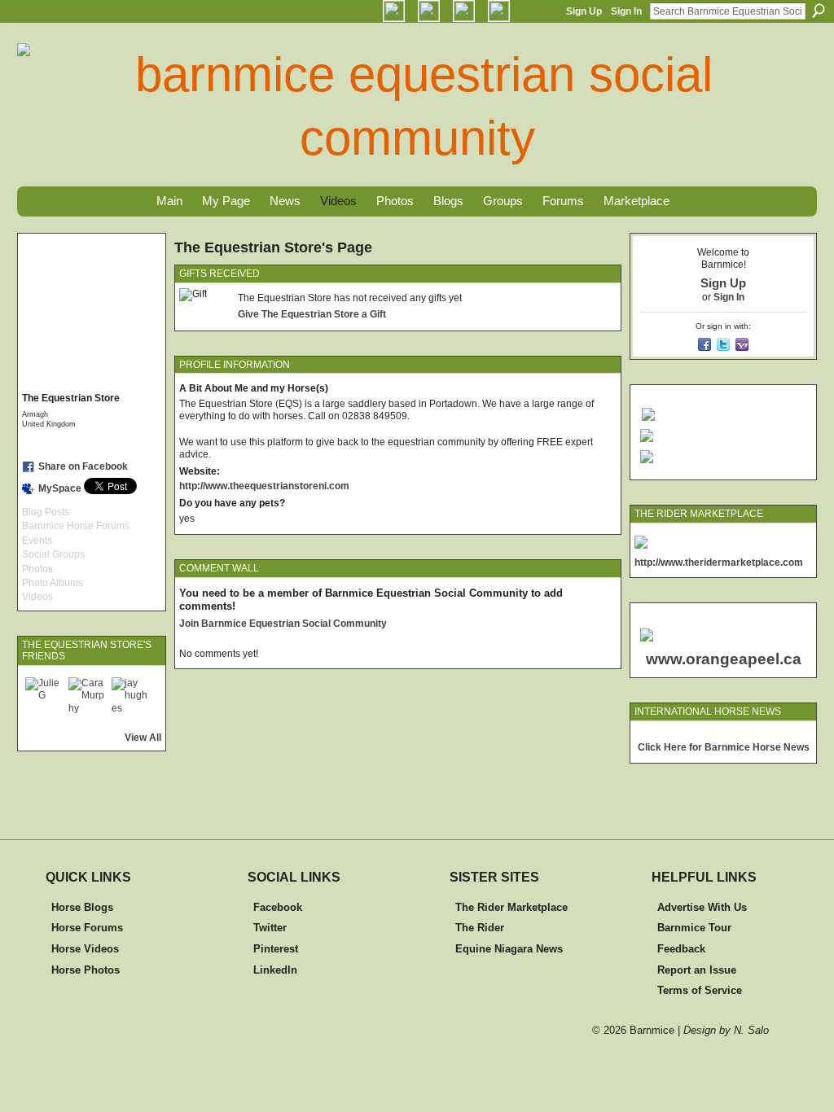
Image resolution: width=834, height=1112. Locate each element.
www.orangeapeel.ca (723, 659)
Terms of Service (699, 990)
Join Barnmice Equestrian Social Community (283, 623)
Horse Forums (87, 928)
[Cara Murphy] (88, 696)
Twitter (270, 928)
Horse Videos (85, 949)
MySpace (59, 488)
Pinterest (275, 949)
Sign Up (584, 11)
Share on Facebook (83, 466)
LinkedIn (275, 970)
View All (143, 737)
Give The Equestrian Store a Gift (312, 314)
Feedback (681, 949)
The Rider (479, 928)
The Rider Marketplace (511, 907)
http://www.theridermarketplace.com (718, 562)
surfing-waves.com (773, 735)
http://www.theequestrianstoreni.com (264, 486)
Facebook (277, 907)
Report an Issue (696, 970)
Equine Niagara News (509, 949)
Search (818, 10)
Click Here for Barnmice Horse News (724, 747)
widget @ (714, 735)
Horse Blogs (82, 907)
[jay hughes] (131, 696)
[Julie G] (44, 696)
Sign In (626, 11)
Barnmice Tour (694, 928)
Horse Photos (85, 970)
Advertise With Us (702, 907)
